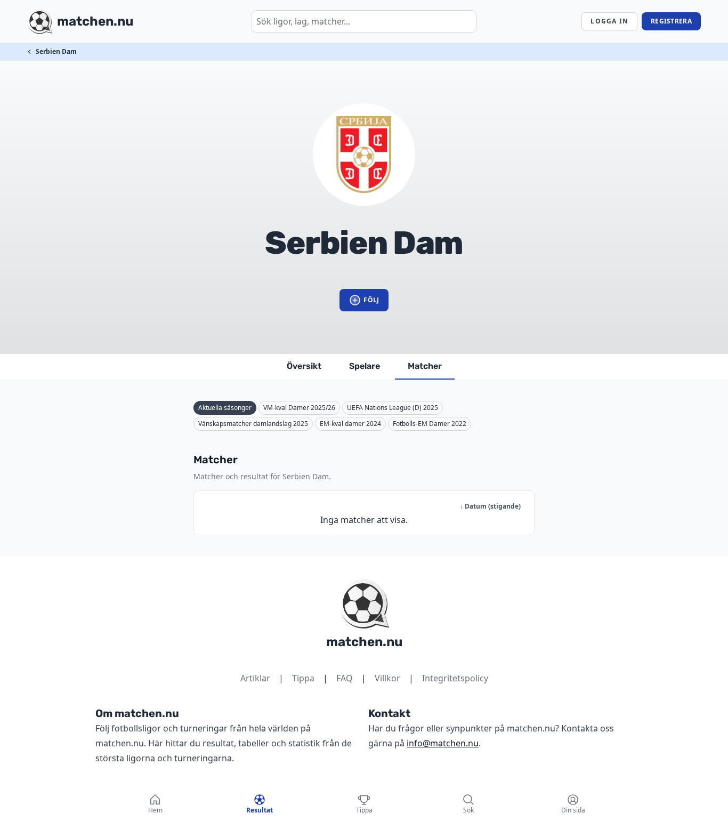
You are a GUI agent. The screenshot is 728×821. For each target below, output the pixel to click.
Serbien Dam (56, 51)
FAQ (344, 678)
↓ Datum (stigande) (490, 506)
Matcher (425, 366)
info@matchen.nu (443, 743)
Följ (371, 299)
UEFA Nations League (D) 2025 (392, 407)
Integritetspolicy (455, 678)
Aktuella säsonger (225, 407)
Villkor (387, 678)
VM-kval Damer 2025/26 (299, 407)
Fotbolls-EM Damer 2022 (429, 423)
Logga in (609, 21)
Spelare (364, 366)
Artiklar (255, 678)
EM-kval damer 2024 (350, 423)
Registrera (671, 21)
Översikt (304, 366)
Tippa (303, 678)
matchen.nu (364, 641)
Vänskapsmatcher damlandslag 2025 (253, 423)
